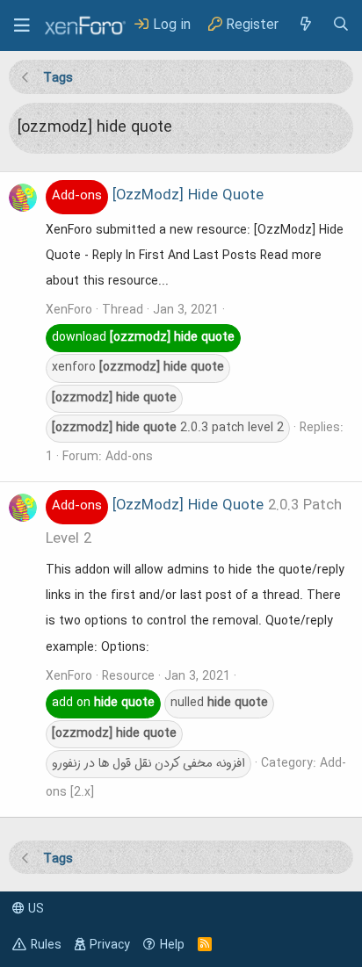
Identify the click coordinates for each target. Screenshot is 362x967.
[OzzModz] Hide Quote (158, 195)
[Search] (340, 25)
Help (172, 945)
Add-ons (129, 456)
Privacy (110, 945)
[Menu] (22, 25)
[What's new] (304, 25)
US (34, 909)
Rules (46, 945)
